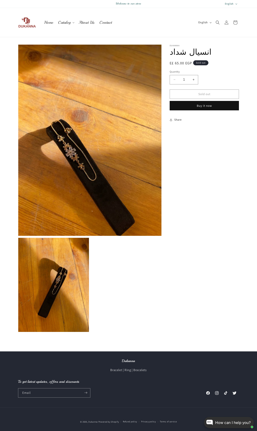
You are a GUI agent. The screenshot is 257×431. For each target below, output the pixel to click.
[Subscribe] (85, 392)
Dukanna (93, 421)
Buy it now (204, 106)
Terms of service (168, 421)
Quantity (175, 71)
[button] (66, 22)
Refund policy (130, 421)
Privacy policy (148, 421)
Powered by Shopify (108, 421)
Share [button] (178, 119)
